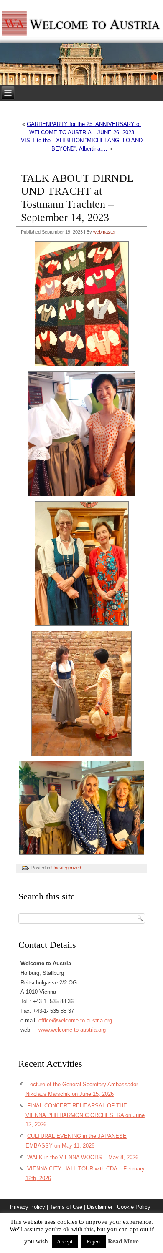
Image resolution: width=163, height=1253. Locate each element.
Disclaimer (99, 1207)
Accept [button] (65, 1241)
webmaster (104, 231)
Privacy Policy (27, 1207)
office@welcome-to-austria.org (75, 1020)
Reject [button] (94, 1241)
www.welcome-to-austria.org (72, 1030)
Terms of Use (66, 1207)
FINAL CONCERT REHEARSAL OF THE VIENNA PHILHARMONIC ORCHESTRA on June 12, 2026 (85, 1115)
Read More (123, 1241)
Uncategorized (66, 867)
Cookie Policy (133, 1207)
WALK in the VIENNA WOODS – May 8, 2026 (82, 1157)
